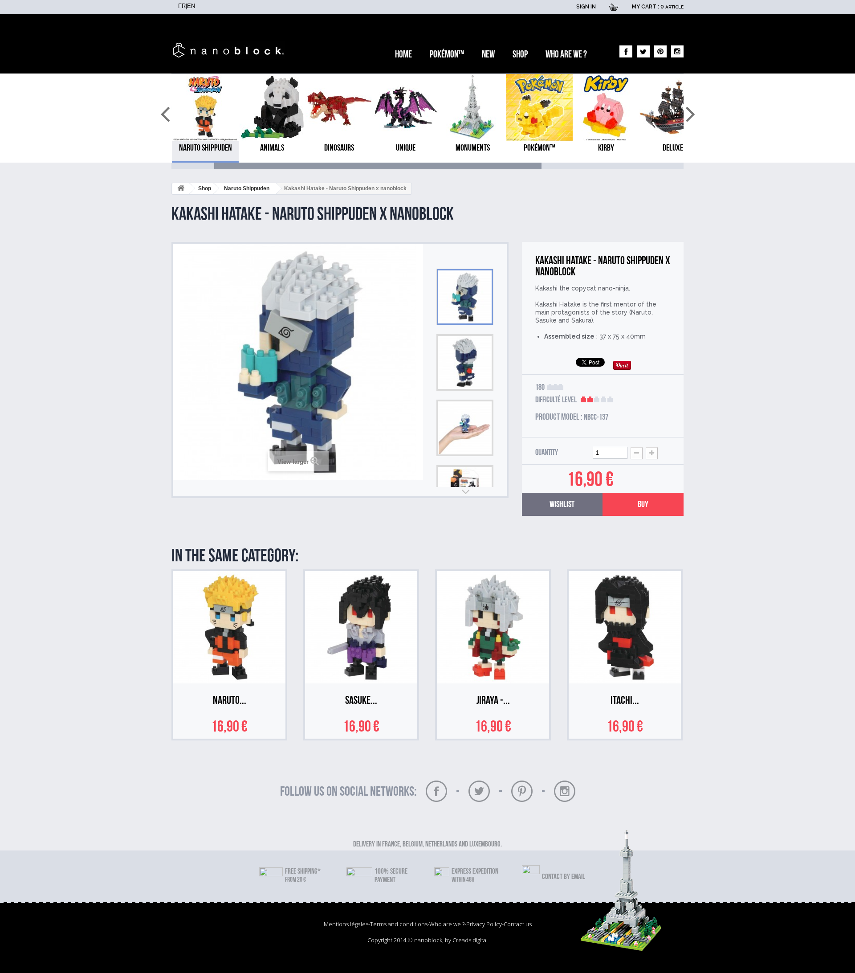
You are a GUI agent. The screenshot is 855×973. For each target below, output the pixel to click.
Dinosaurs (339, 148)
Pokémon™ (447, 55)
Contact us (518, 924)
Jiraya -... (493, 702)
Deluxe (673, 148)
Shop (520, 55)
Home (403, 55)
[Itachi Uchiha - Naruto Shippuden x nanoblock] (625, 627)
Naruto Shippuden (205, 148)
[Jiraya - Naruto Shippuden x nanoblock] (493, 627)
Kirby (606, 148)
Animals (272, 148)
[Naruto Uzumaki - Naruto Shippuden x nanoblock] (229, 627)
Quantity (546, 453)
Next (464, 491)
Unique (405, 148)
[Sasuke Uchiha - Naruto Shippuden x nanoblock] (361, 627)
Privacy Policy (484, 924)
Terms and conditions (399, 924)
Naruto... (229, 702)
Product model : (558, 417)
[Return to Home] (180, 188)
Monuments (473, 148)
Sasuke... (361, 702)
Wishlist (562, 504)
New (488, 55)
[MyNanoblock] (230, 50)
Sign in (586, 7)
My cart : (658, 7)
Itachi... (625, 702)
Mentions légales (346, 924)
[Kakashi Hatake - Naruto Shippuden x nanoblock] (465, 297)
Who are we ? (566, 55)
